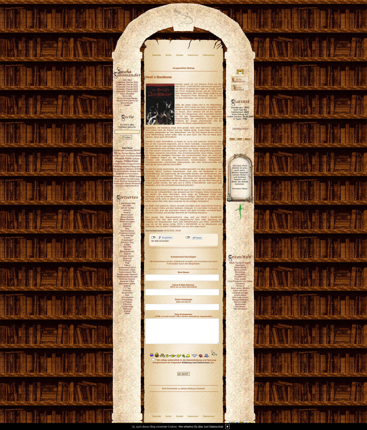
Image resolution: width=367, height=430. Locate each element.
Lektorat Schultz (240, 293)
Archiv (168, 55)
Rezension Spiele (127, 283)
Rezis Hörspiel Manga (127, 98)
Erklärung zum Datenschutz (196, 362)
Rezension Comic (127, 270)
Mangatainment (127, 251)
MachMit (127, 247)
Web (127, 295)
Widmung (127, 309)
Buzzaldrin (240, 274)
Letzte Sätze (240, 295)
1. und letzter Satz (127, 203)
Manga (127, 249)
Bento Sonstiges (127, 221)
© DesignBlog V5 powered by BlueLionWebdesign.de (138, 422)
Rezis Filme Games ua (127, 100)
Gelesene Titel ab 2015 (127, 87)
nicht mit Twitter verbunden (188, 238)
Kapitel (127, 244)
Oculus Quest (127, 256)
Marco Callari (240, 302)
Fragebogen (127, 240)
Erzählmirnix (240, 277)
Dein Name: (183, 272)
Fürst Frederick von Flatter (240, 281)
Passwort (127, 258)
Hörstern (240, 286)
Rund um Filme (127, 281)
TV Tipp (127, 288)
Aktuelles (127, 205)
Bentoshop (240, 272)
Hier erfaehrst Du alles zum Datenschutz (201, 426)
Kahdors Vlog (127, 242)
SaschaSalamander (154, 230)
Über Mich (127, 80)
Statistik (127, 286)
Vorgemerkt (127, 293)
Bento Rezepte (127, 219)
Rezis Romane (127, 94)
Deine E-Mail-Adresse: (183, 286)
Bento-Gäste (127, 215)
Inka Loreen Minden (240, 288)
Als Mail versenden (160, 241)
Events (127, 238)
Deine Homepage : (183, 300)
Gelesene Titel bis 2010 (127, 82)
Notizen (127, 254)
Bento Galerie (127, 217)
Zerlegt (127, 311)
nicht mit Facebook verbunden (153, 238)
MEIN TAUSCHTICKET (240, 263)
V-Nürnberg (127, 299)
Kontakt (179, 55)
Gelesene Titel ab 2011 (127, 84)
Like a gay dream (240, 297)
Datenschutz (209, 55)
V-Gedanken (127, 297)
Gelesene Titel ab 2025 (127, 91)
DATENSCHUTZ (240, 129)
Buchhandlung (127, 231)
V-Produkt (127, 302)
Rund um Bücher (127, 279)
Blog (127, 228)
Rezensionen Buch (127, 267)
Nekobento (240, 306)
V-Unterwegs (127, 306)
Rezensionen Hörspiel (127, 277)
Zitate (127, 313)
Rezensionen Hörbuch (127, 274)
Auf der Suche (127, 208)
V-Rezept (127, 304)
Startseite (156, 55)
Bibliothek (127, 226)
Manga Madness (240, 299)
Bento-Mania (240, 267)
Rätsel (127, 265)
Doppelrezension (127, 233)
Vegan (127, 105)
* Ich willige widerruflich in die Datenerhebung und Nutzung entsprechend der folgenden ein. (184, 361)
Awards (127, 212)
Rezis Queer (127, 103)
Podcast (127, 260)
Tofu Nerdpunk (240, 309)
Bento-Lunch (240, 270)
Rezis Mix (127, 96)
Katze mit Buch (240, 290)
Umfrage (127, 290)
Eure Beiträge (127, 235)
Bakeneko (240, 265)
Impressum (193, 55)
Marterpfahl (240, 304)
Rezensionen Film (127, 272)
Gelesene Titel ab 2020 (127, 89)
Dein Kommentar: (183, 315)
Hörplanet (240, 283)
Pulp (127, 263)
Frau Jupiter (240, 279)
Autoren (127, 210)
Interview (127, 224)
